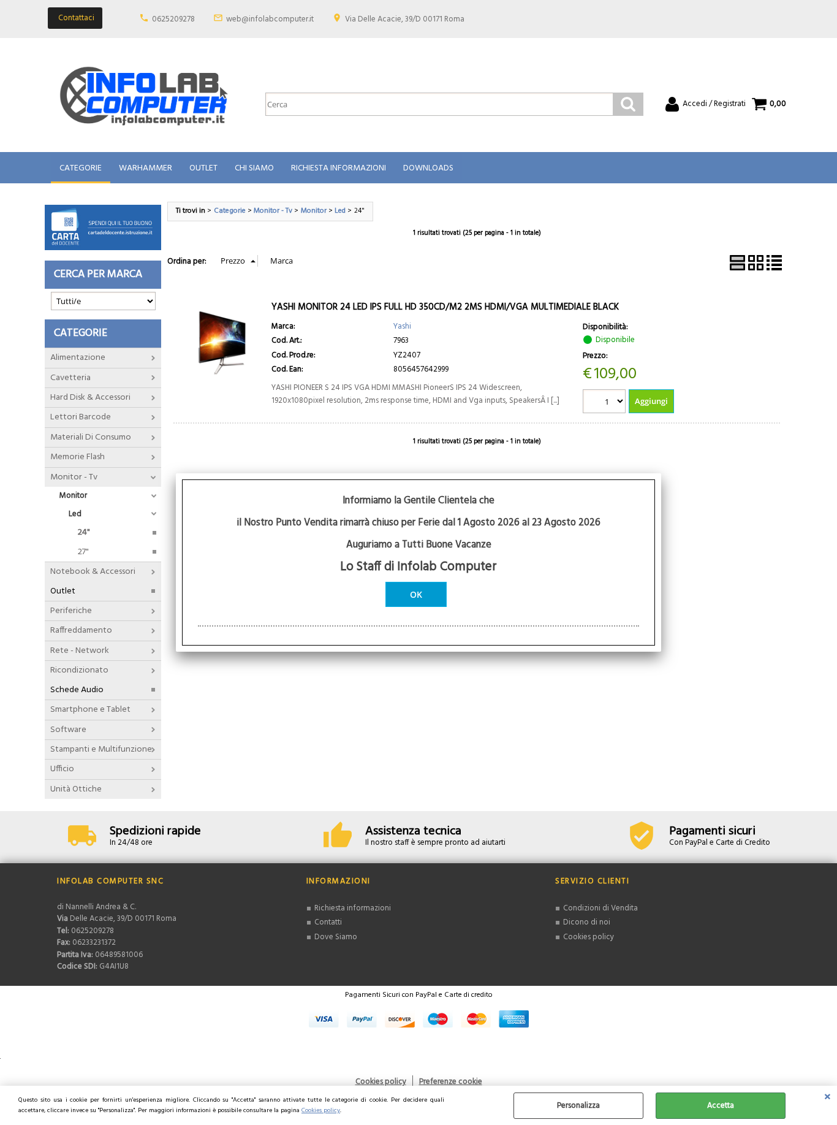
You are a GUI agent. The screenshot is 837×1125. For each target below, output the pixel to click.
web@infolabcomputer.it (270, 19)
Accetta (720, 1105)
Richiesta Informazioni (338, 168)
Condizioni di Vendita (600, 908)
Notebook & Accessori (92, 572)
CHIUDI (827, 1098)
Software (68, 730)
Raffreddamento (81, 631)
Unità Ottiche (76, 789)
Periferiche (71, 611)
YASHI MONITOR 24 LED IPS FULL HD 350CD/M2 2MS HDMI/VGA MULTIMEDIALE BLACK (445, 307)
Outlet (203, 168)
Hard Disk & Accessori (90, 398)
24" (84, 532)
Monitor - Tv (73, 477)
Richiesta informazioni (352, 908)
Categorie (80, 168)
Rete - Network (79, 651)
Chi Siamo (254, 168)
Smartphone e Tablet (90, 710)
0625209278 (173, 19)
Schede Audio (77, 690)
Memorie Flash (77, 457)
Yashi (402, 326)
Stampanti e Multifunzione (101, 749)
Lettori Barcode (80, 417)
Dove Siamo (335, 937)
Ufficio (62, 769)
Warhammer (145, 168)
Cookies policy (320, 1110)
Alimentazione (77, 358)
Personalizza (578, 1105)
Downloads (428, 168)
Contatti (328, 922)
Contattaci (76, 18)
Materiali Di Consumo (90, 437)
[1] (606, 403)
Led (75, 514)
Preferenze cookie (450, 1081)
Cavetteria (70, 378)
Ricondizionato (79, 670)
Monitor (73, 495)
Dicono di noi (586, 922)
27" (83, 552)
